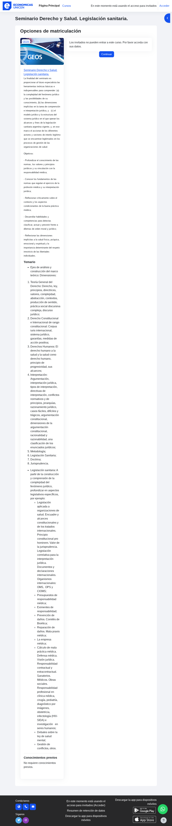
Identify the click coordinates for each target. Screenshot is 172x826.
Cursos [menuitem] (66, 5)
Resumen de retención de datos (86, 810)
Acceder (164, 5)
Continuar (106, 54)
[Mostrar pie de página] (164, 820)
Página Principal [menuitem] (49, 5)
